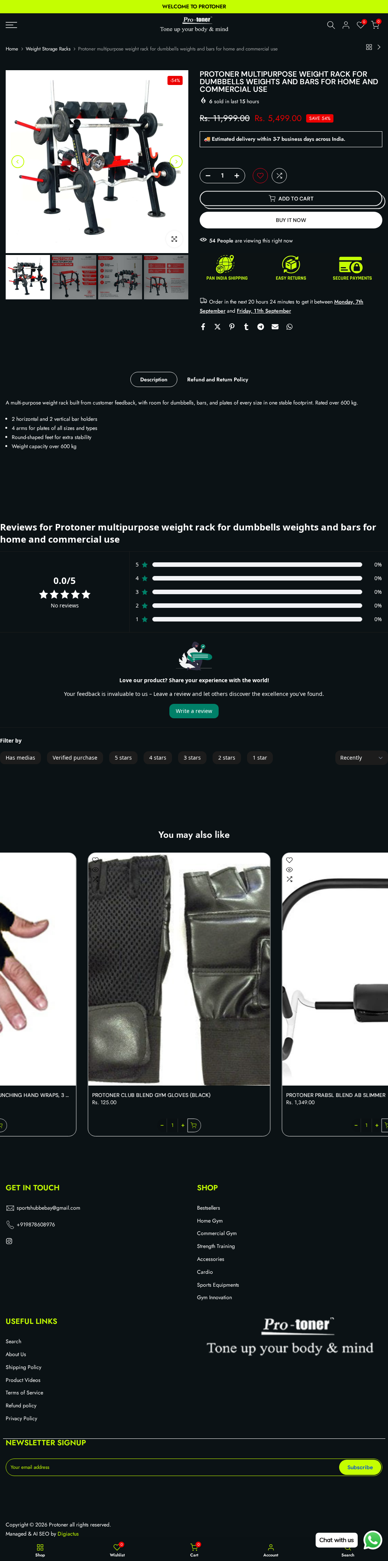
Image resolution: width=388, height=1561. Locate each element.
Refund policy (21, 1405)
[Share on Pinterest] (231, 326)
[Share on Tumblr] (246, 326)
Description (153, 379)
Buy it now (291, 220)
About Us (16, 1354)
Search (13, 1341)
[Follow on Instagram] (9, 1241)
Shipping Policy (23, 1367)
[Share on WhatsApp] (289, 326)
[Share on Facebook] (203, 326)
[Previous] (17, 161)
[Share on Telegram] (260, 326)
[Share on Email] (275, 326)
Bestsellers (208, 1208)
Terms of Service (24, 1392)
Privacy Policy (21, 1418)
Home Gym (210, 1220)
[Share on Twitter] (217, 326)
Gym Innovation (214, 1297)
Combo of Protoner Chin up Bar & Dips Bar (270, 1095)
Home (12, 48)
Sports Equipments (218, 1285)
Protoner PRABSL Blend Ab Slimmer (65, 1095)
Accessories (210, 1259)
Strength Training (216, 1246)
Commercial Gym (217, 1233)
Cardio (205, 1272)
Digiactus (68, 1533)
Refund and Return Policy (217, 379)
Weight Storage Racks (48, 48)
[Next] (176, 161)
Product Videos (23, 1380)
